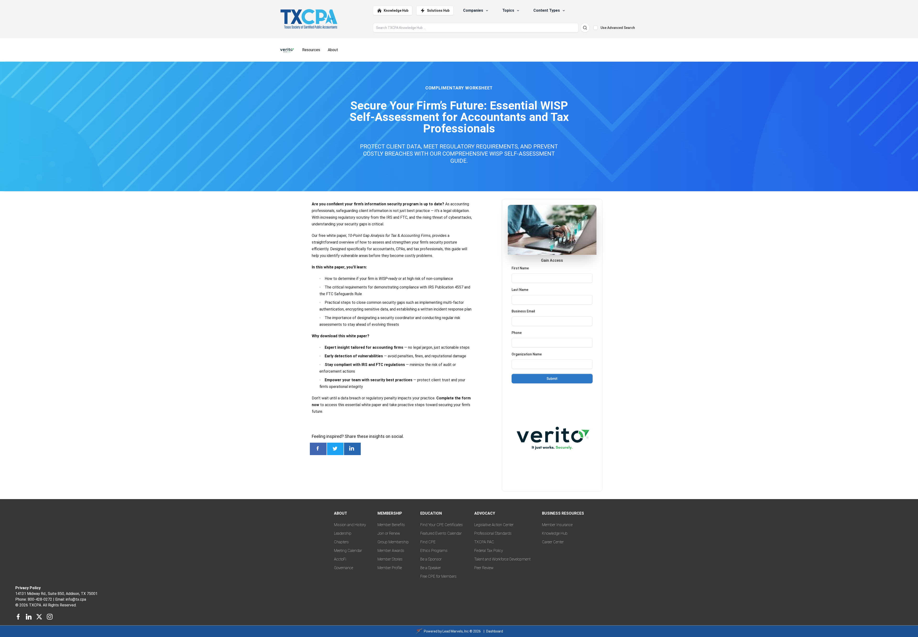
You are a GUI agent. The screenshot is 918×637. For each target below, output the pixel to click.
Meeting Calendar (348, 550)
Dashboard (494, 631)
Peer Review (483, 568)
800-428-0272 (40, 599)
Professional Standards (493, 533)
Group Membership (393, 542)
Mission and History (350, 525)
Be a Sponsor (431, 559)
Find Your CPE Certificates (441, 525)
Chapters (341, 542)
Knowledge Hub (396, 10)
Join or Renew (388, 533)
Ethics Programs (434, 550)
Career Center (553, 542)
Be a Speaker (430, 568)
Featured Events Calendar (441, 533)
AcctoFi (340, 559)
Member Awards (390, 550)
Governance (343, 568)
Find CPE (428, 542)
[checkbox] (595, 28)
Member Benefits (391, 525)
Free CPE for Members (438, 576)
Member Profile (389, 568)
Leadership (342, 533)
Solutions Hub (438, 10)
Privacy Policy (28, 588)
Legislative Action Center (494, 525)
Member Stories (390, 559)
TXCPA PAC (484, 542)
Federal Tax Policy (488, 550)
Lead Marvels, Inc (456, 631)
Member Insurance (557, 525)
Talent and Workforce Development (502, 559)
